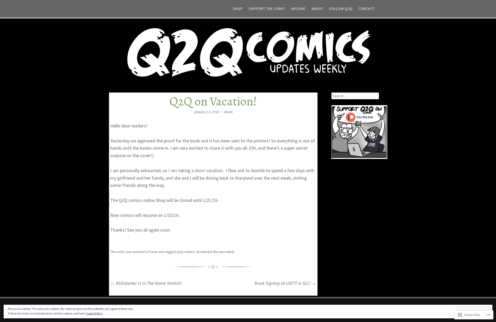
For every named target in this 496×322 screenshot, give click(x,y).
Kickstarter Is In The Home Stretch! (146, 283)
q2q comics (186, 251)
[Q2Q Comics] (248, 52)
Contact (367, 8)
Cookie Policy (94, 313)
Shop (238, 8)
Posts (153, 251)
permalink (226, 251)
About (317, 8)
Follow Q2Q (341, 8)
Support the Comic (267, 8)
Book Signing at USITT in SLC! (285, 283)
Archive (298, 8)
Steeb (228, 112)
